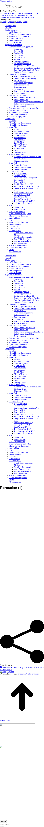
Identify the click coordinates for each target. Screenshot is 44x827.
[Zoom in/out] (8, 824)
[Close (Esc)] (1, 824)
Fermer (3, 821)
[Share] (3, 824)
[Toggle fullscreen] (6, 824)
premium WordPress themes (28, 674)
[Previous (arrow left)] (1, 826)
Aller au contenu (6, 1)
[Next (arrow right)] (3, 826)
